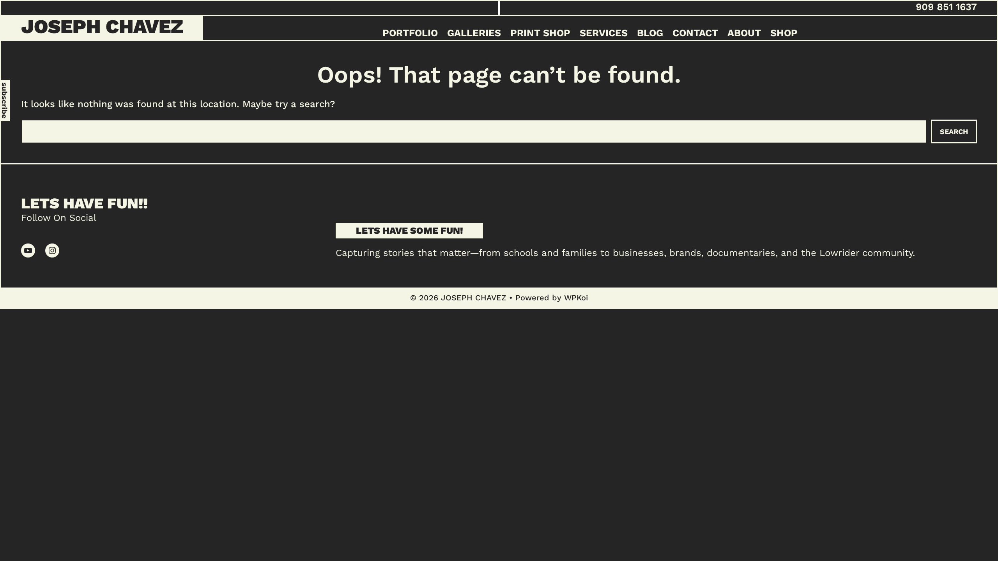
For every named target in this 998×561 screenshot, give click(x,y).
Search (954, 131)
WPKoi (576, 297)
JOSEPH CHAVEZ (102, 26)
